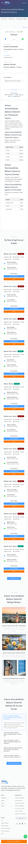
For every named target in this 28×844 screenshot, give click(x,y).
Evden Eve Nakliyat (19, 798)
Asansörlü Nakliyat (19, 805)
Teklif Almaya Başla (14, 763)
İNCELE (14, 279)
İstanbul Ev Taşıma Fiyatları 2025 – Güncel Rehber (14, 625)
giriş (12, 96)
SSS (2, 820)
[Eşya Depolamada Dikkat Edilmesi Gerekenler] (14, 668)
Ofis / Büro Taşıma (19, 808)
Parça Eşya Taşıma (19, 803)
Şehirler (3, 800)
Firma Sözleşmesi (5, 831)
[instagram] (25, 824)
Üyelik (24, 3)
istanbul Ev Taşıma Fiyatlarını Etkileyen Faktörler (14, 653)
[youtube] (22, 824)
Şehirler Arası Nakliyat (20, 813)
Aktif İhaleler (12, 19)
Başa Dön (21, 818)
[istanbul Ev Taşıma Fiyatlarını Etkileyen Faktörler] (14, 642)
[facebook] (17, 824)
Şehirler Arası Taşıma (10, 31)
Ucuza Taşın (4, 19)
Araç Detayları (7, 77)
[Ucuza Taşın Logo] (7, 3)
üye (14, 94)
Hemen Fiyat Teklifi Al (14, 841)
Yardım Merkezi (4, 823)
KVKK (2, 833)
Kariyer (2, 803)
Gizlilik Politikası (4, 825)
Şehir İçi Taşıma (18, 811)
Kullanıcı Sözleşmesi (5, 828)
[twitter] (20, 824)
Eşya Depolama (18, 800)
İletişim (2, 805)
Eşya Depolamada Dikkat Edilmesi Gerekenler (14, 678)
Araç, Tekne (20, 31)
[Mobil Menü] (2, 3)
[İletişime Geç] (25, 836)
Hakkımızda (3, 798)
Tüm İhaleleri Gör (14, 578)
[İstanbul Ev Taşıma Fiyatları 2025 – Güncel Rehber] (14, 615)
